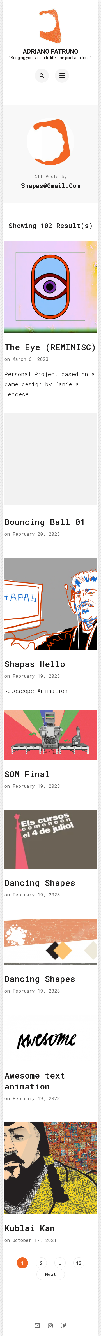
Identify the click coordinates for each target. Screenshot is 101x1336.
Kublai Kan (29, 1228)
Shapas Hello (34, 663)
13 (80, 1263)
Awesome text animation (34, 1081)
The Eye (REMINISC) (50, 346)
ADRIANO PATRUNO (50, 51)
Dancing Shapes (39, 882)
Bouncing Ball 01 (44, 521)
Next (50, 1274)
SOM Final (27, 773)
